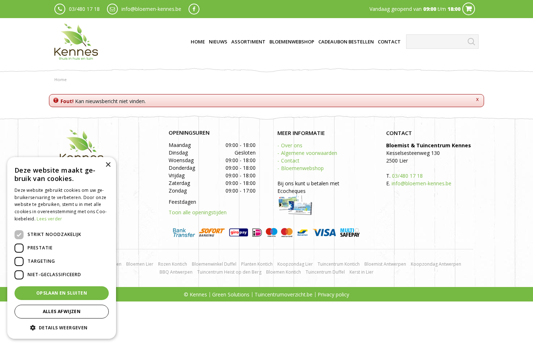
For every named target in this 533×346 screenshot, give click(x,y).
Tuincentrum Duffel (325, 272)
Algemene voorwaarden (309, 152)
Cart (468, 9)
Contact (290, 160)
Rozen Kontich (172, 264)
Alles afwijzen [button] (62, 311)
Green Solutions (230, 294)
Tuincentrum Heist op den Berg (229, 272)
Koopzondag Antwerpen (436, 264)
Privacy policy (333, 294)
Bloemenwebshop (302, 168)
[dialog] (61, 248)
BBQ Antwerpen (176, 272)
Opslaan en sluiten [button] (61, 293)
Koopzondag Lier (295, 264)
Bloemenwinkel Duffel (214, 264)
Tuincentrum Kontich (339, 264)
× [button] (108, 165)
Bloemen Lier (139, 264)
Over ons (291, 145)
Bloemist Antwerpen (385, 264)
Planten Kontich (257, 264)
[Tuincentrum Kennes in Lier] (76, 41)
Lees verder (49, 219)
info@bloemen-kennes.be (151, 8)
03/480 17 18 (84, 8)
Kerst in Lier (361, 272)
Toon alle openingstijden (198, 212)
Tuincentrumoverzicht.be (284, 294)
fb (194, 9)
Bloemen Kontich (283, 272)
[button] (62, 327)
